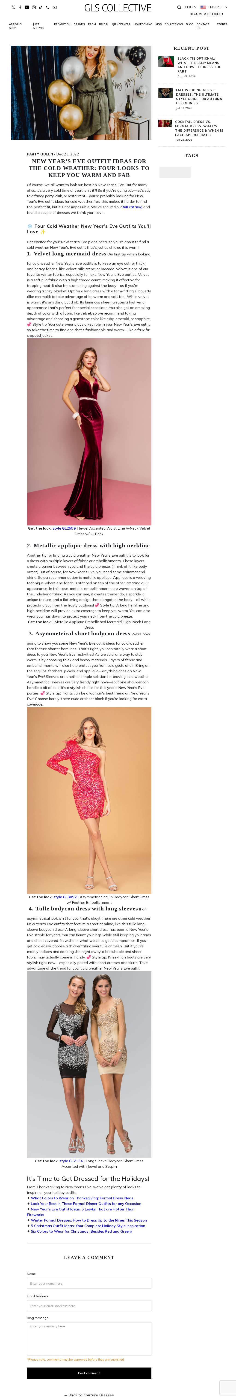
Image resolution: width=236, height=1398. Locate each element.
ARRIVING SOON (15, 26)
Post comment (89, 1373)
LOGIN (190, 7)
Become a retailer (206, 14)
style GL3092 (65, 897)
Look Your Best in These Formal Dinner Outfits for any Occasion (86, 1203)
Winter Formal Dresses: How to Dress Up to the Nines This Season (89, 1220)
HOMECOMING (143, 24)
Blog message (37, 1318)
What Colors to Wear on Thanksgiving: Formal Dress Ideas (82, 1198)
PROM (92, 24)
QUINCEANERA (121, 24)
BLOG (189, 24)
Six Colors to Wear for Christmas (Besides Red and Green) (81, 1231)
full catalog (132, 207)
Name (31, 1274)
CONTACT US (203, 26)
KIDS (159, 24)
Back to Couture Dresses (91, 1395)
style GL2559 (64, 528)
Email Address (37, 1296)
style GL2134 (71, 1160)
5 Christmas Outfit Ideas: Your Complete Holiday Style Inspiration (88, 1225)
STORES (222, 24)
